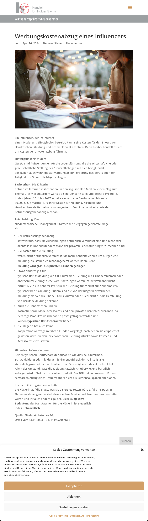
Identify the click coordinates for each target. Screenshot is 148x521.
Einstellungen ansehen (74, 507)
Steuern (48, 43)
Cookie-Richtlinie (58, 515)
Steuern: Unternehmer (69, 43)
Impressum (92, 515)
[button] (142, 450)
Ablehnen (74, 496)
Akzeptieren (74, 486)
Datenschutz (77, 515)
